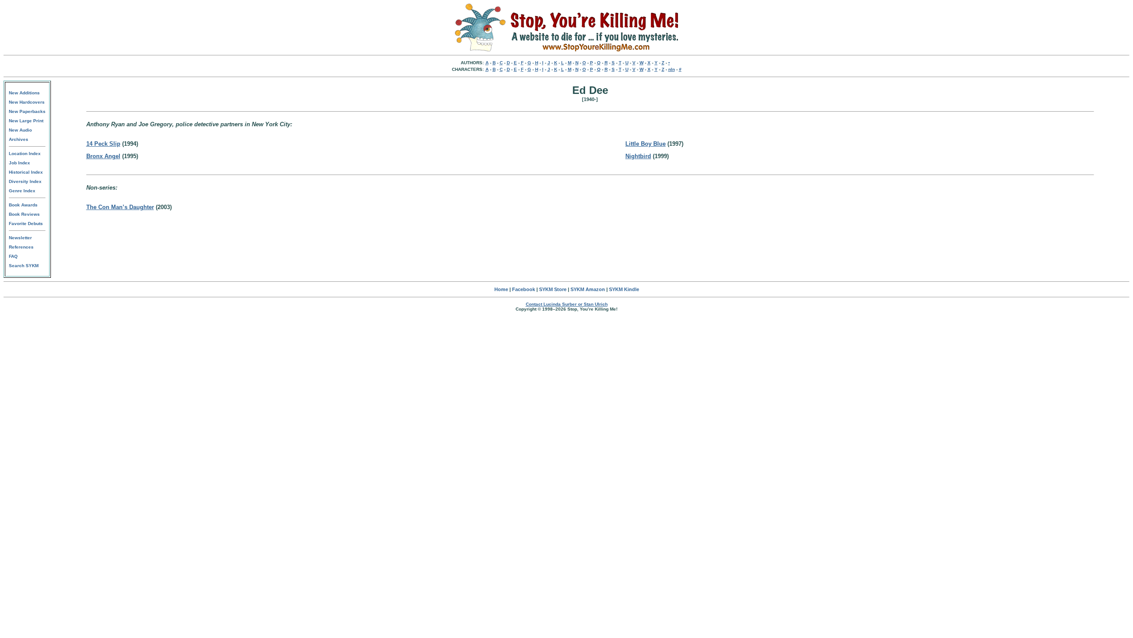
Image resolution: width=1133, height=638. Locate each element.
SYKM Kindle (624, 289)
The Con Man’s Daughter (120, 207)
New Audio (20, 130)
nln (671, 69)
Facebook (523, 289)
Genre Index (22, 190)
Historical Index (26, 172)
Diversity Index (25, 181)
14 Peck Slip (103, 143)
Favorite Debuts (26, 223)
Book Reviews (24, 214)
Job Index (19, 162)
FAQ (13, 256)
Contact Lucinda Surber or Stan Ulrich (567, 304)
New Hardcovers (27, 102)
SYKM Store (552, 289)
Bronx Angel (103, 156)
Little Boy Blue (645, 143)
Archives (18, 139)
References (21, 247)
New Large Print (26, 120)
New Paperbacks (27, 111)
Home (501, 289)
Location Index (25, 153)
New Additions (24, 92)
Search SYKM (24, 265)
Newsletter (20, 237)
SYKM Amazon (587, 289)
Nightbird (638, 156)
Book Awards (23, 204)
